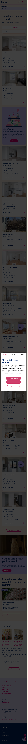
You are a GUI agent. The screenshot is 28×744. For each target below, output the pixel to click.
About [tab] (22, 354)
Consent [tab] (5, 354)
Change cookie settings (14, 386)
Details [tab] (13, 354)
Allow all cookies (14, 378)
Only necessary (13, 382)
